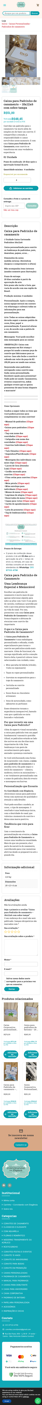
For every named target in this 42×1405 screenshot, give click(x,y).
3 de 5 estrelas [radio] (12, 931)
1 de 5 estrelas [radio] (5, 931)
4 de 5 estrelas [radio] (15, 931)
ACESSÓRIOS (9, 1307)
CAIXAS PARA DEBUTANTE (16, 1285)
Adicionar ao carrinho (23, 188)
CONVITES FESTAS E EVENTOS (18, 1252)
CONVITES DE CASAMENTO (16, 1223)
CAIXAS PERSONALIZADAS (15, 1273)
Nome (7, 959)
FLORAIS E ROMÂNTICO (14, 1235)
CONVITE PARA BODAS (14, 1264)
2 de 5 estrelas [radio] (8, 931)
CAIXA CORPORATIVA (13, 1293)
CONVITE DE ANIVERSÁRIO (16, 1259)
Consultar (32, 206)
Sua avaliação (11, 928)
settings (26, 1397)
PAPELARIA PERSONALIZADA (17, 1302)
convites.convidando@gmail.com (17, 1329)
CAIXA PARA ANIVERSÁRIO (15, 1289)
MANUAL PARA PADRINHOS (16, 1280)
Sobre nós (8, 1209)
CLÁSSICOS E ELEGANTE (15, 1227)
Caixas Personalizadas (19, 23)
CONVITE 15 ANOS (12, 1255)
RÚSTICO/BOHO (11, 1247)
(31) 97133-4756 (11, 1325)
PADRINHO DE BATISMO (14, 1297)
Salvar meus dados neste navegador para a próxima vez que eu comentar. (21, 981)
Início (4, 23)
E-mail (8, 969)
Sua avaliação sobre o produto (19, 936)
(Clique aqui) (22, 436)
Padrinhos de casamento (13, 26)
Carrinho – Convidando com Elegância (21, 1204)
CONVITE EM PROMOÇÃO (15, 1268)
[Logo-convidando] (21, 4)
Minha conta (9, 1200)
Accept (7, 1401)
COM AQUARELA (11, 1231)
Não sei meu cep (11, 210)
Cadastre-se (21, 1145)
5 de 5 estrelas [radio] (18, 931)
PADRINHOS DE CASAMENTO (17, 1276)
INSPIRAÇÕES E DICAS (14, 1311)
